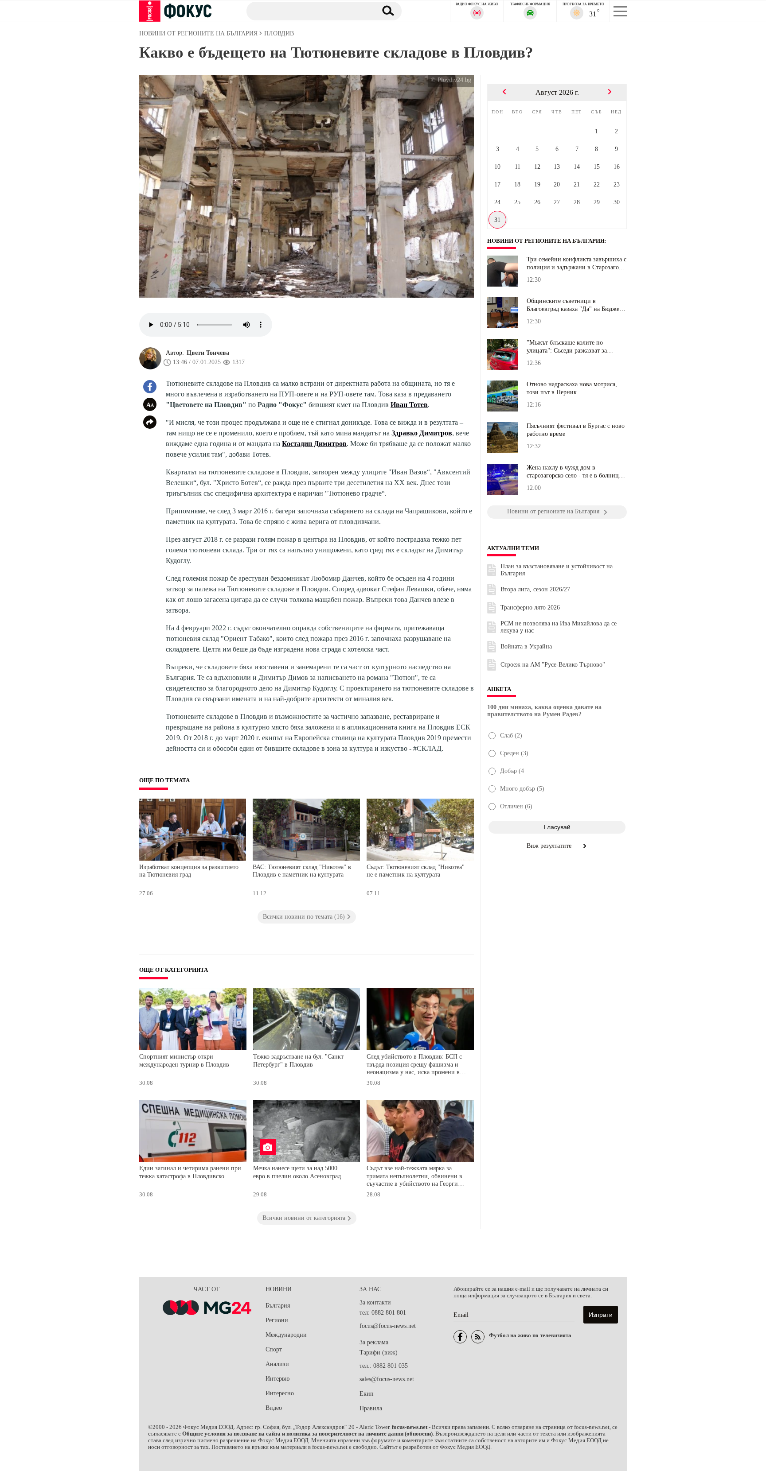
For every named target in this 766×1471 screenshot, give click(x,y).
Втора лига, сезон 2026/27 (535, 589)
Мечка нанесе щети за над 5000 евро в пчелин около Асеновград (297, 1172)
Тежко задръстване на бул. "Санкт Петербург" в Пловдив (298, 1060)
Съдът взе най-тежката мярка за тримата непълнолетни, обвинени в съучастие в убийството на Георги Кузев (414, 1177)
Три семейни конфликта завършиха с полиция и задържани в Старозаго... (576, 263)
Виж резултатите (550, 845)
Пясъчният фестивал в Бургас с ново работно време (576, 430)
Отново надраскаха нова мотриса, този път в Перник (572, 388)
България (278, 1305)
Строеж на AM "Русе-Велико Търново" (552, 664)
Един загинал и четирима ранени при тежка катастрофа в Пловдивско (190, 1172)
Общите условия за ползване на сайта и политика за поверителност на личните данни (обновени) (307, 1434)
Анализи (277, 1364)
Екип (367, 1393)
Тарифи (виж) (379, 1352)
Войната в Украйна (526, 646)
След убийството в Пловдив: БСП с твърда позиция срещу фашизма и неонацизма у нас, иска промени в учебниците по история (414, 1065)
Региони (277, 1320)
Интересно (280, 1393)
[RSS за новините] (478, 1336)
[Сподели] (149, 422)
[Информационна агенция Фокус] (460, 1336)
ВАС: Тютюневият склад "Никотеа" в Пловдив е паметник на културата (302, 871)
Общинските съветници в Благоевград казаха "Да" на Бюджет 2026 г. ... (574, 305)
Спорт (274, 1349)
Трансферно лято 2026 (530, 607)
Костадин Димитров (314, 443)
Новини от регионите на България (545, 241)
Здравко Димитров (421, 433)
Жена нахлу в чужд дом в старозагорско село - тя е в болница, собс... (575, 471)
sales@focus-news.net (387, 1379)
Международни (286, 1334)
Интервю (277, 1378)
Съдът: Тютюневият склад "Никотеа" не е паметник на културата (416, 871)
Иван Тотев (409, 404)
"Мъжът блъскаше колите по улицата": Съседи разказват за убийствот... (567, 346)
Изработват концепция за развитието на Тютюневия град (188, 871)
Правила (371, 1408)
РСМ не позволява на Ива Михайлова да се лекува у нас (558, 627)
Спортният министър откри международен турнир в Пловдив (184, 1060)
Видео (274, 1408)
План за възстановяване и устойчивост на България (556, 570)
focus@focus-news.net (388, 1326)
